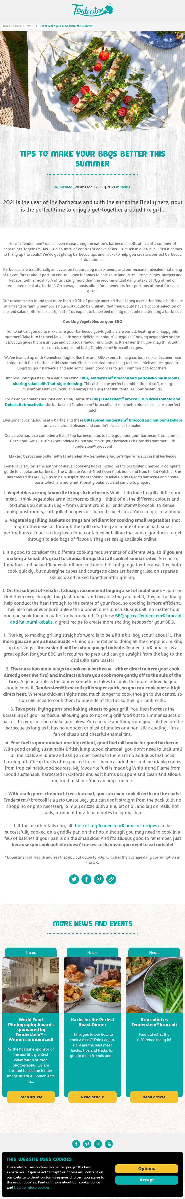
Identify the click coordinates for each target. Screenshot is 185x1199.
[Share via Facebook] (86, 879)
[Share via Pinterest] (99, 879)
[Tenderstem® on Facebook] (76, 1144)
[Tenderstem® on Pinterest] (87, 1144)
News (30, 26)
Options (146, 1169)
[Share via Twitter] (74, 879)
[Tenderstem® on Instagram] (98, 1144)
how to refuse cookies (32, 1187)
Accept (146, 1180)
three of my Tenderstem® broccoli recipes (115, 826)
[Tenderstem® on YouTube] (109, 1144)
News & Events (12, 26)
